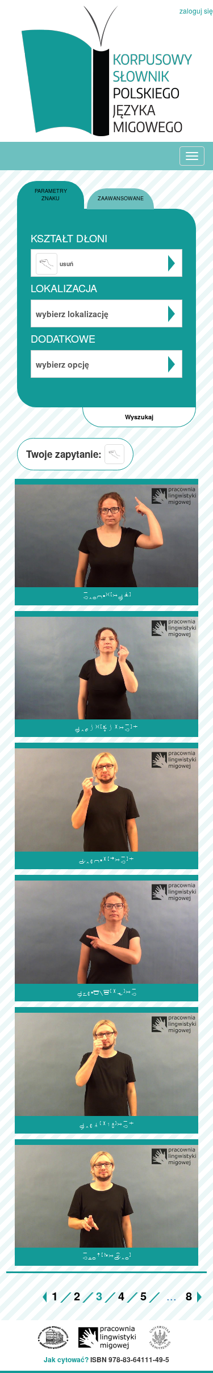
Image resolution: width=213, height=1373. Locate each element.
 (106, 596)
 (106, 728)
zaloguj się (196, 10)
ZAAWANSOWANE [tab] (121, 198)
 (106, 1256)
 (107, 1125)
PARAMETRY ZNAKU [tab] (51, 194)
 (106, 860)
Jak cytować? (66, 1359)
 (107, 992)
